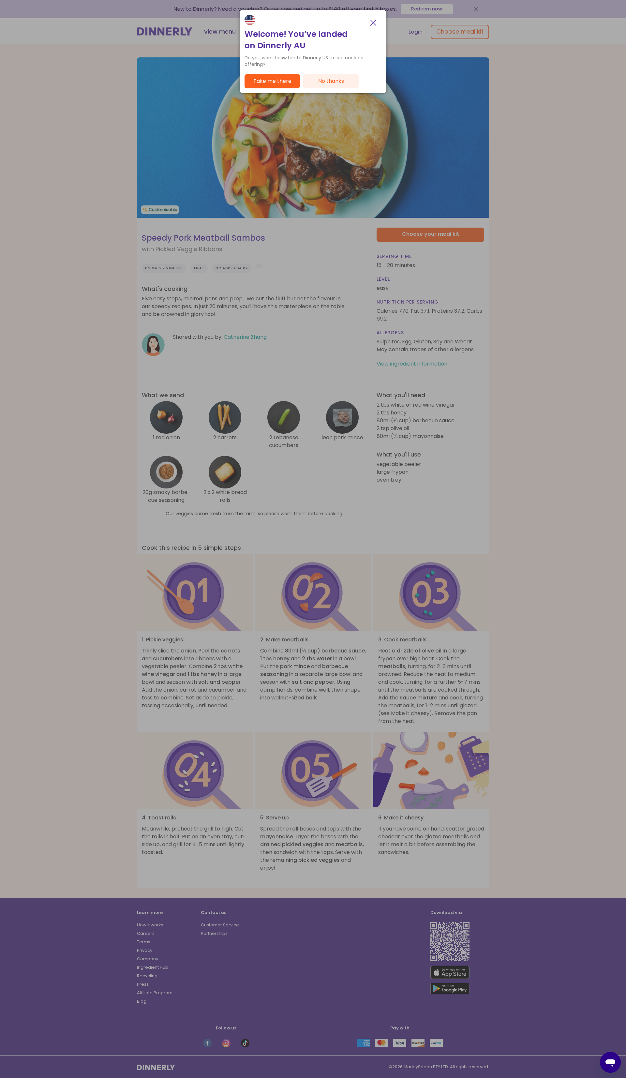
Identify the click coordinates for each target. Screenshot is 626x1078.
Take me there (272, 81)
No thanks (331, 81)
